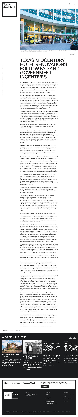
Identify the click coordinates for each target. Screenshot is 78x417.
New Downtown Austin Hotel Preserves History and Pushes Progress (52, 347)
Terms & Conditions (68, 398)
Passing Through (10, 354)
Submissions (48, 396)
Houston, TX (18, 330)
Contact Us (48, 399)
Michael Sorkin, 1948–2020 (30, 357)
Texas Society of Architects (51, 403)
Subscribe (44, 386)
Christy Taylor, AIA (49, 365)
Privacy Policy (66, 401)
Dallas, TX (12, 330)
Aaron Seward (7, 367)
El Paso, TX (5, 369)
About (50, 401)
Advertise (47, 394)
